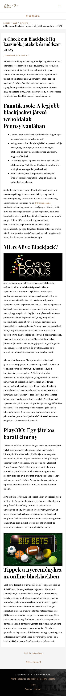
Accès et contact (33, 689)
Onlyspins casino (42, 202)
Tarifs (33, 684)
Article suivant (33, 661)
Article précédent (33, 653)
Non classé (10, 55)
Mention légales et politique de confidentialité (33, 678)
